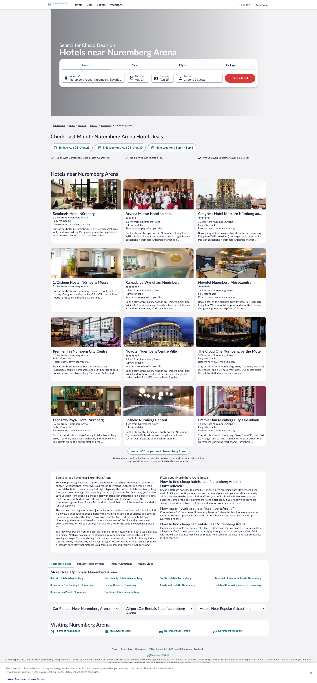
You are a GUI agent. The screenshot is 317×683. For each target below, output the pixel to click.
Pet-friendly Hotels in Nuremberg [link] (123, 578)
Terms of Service (36, 679)
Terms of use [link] (127, 649)
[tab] (86, 65)
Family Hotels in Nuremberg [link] (175, 578)
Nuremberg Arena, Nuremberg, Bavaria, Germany (97, 79)
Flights (101, 4)
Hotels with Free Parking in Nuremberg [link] (72, 585)
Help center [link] (140, 649)
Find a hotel (240, 78)
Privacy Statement (16, 679)
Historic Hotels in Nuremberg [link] (66, 578)
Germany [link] (82, 125)
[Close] (311, 673)
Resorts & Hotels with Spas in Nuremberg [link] (237, 578)
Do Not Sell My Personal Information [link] (174, 649)
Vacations (116, 4)
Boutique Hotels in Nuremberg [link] (122, 592)
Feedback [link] (198, 649)
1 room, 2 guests (194, 79)
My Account (262, 5)
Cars (89, 4)
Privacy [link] (115, 649)
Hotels (78, 4)
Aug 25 (164, 79)
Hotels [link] (72, 125)
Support (245, 5)
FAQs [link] (151, 649)
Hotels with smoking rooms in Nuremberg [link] (237, 585)
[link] (77, 631)
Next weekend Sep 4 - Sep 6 (174, 147)
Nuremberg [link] (106, 125)
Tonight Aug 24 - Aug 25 (74, 147)
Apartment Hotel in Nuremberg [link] (177, 585)
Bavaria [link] (93, 125)
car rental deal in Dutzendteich (202, 528)
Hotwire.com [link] (59, 125)
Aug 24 (139, 79)
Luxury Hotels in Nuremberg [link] (120, 585)
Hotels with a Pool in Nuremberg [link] (68, 592)
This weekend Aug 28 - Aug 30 (123, 147)
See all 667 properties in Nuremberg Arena (158, 451)
